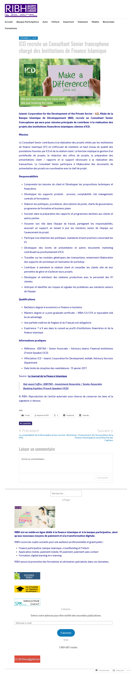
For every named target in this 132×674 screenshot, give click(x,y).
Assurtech (68, 21)
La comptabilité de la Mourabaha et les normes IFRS (42, 433)
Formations (11, 28)
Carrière (26, 423)
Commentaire (102, 478)
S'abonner (66, 609)
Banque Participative (27, 21)
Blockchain (108, 21)
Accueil (9, 21)
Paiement (83, 21)
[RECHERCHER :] (66, 493)
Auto (45, 21)
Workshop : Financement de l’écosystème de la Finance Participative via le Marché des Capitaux (89, 434)
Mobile (95, 21)
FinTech (55, 21)
